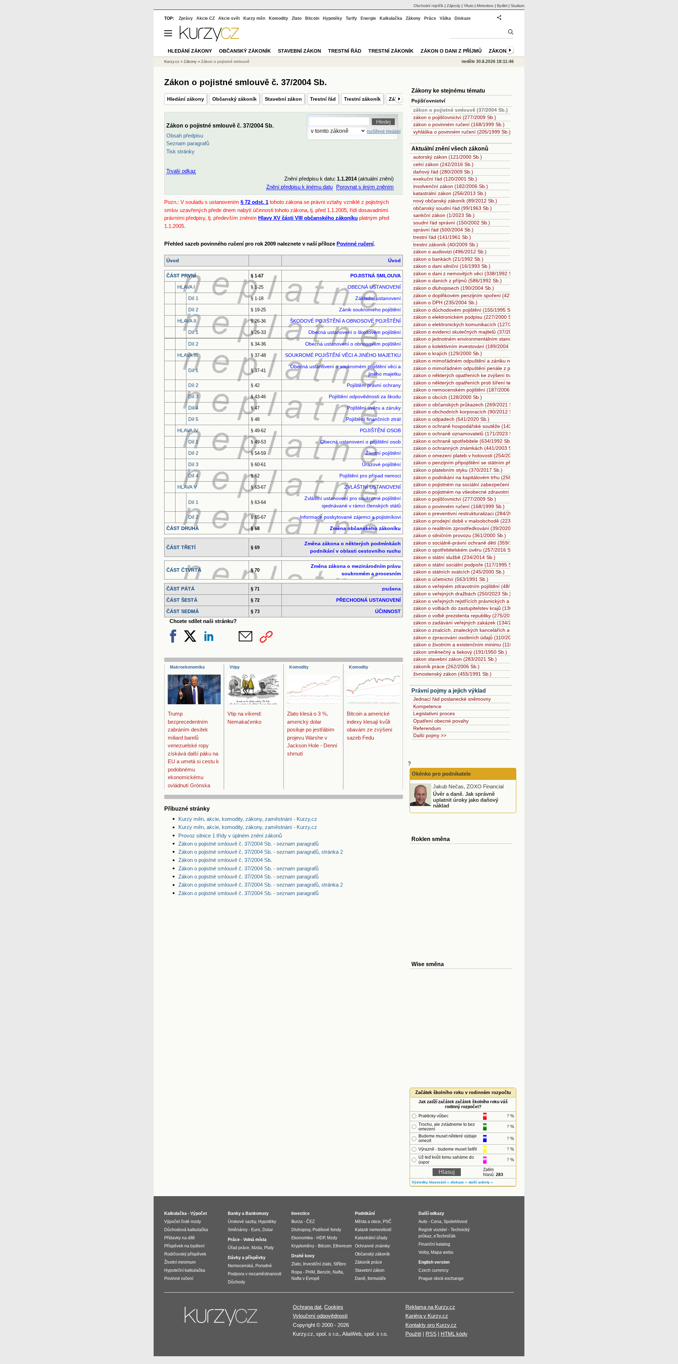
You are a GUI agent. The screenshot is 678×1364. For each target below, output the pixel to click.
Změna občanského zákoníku (365, 528)
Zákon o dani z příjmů (451, 51)
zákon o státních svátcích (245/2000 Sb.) (459, 572)
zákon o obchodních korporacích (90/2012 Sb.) (465, 412)
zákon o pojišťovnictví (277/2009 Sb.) (454, 117)
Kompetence (427, 706)
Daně (360, 1278)
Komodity (299, 667)
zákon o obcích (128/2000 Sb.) (447, 397)
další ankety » (481, 1182)
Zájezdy (453, 6)
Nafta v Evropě (305, 1278)
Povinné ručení (355, 244)
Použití (413, 1334)
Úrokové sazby (242, 1221)
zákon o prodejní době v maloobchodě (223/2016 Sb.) (473, 521)
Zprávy (186, 18)
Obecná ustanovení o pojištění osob (360, 442)
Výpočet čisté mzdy (182, 1221)
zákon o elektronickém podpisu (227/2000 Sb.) (465, 317)
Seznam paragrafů (187, 143)
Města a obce (368, 1221)
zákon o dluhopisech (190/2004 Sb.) (453, 288)
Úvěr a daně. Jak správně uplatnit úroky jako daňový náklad (465, 800)
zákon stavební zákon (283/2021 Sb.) (455, 659)
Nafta (338, 1272)
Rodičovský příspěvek (185, 1254)
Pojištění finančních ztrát (373, 419)
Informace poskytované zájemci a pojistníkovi (350, 517)
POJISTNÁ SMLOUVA (375, 275)
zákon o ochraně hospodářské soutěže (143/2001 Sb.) (474, 426)
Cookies (333, 1307)
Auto (422, 1221)
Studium (517, 6)
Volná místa (255, 1239)
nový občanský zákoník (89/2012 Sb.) (455, 201)
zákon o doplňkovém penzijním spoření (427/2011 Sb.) (474, 295)
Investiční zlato (317, 1264)
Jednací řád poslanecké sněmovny (452, 699)
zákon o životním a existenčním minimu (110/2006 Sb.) (474, 644)
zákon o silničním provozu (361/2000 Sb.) (459, 535)
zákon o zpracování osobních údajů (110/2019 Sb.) (470, 637)
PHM (310, 1272)
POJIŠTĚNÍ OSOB (380, 430)
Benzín (324, 1272)
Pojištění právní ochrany (374, 385)
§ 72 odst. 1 (254, 202)
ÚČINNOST (388, 611)
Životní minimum (180, 1262)
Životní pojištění (383, 453)
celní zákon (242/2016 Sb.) (443, 164)
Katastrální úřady (371, 1237)
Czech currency (433, 1270)
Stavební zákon (283, 99)
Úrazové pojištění (381, 464)
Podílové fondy (327, 1229)
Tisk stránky (180, 151)
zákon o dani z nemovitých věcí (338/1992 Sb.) (465, 273)
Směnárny (238, 1229)
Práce (430, 18)
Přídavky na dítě (179, 1237)
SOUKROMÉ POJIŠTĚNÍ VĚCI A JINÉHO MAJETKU (343, 355)
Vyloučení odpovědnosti (320, 1316)
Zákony (413, 18)
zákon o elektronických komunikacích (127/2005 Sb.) (472, 324)
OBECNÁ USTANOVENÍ (374, 287)
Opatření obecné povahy (441, 721)
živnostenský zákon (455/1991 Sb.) (452, 674)
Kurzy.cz (171, 61)
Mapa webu (442, 1252)
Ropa (296, 1272)
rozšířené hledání (383, 131)
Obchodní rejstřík (429, 6)
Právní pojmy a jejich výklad (448, 691)
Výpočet (198, 1213)
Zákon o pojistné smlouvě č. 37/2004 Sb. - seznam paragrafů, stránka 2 (260, 852)
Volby (423, 1252)
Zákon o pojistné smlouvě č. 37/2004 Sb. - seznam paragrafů (248, 844)
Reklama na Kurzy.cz (430, 1307)
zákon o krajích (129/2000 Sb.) (447, 353)
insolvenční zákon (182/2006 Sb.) (450, 186)
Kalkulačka (391, 18)
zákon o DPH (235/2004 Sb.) (445, 302)
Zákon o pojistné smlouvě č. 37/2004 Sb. (225, 860)
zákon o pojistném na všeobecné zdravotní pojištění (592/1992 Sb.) (488, 492)
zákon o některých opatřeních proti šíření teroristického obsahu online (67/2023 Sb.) (507, 383)
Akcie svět (229, 18)
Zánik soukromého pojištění (370, 309)
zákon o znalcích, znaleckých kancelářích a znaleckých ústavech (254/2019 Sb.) (502, 630)
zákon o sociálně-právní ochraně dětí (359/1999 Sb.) (472, 543)
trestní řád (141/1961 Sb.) (442, 237)
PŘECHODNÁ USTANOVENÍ (368, 600)
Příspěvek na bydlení (184, 1246)
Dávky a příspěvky (247, 1257)
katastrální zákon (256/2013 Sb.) (449, 193)
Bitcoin (312, 18)
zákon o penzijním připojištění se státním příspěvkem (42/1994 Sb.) (488, 462)
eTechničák (445, 1236)
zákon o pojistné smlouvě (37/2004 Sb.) (460, 110)
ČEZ (310, 1221)
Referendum (427, 728)
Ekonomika (302, 1237)
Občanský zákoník (234, 99)
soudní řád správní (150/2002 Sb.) (451, 222)
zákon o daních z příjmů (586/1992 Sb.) (457, 280)
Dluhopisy (300, 1229)
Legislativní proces (434, 713)
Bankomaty (257, 1213)
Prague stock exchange (441, 1278)
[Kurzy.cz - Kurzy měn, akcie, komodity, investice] (209, 39)
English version (434, 1262)
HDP (320, 1237)
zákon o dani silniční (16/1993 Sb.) (451, 266)
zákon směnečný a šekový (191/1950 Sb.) (460, 652)
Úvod (394, 260)
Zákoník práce (368, 1262)
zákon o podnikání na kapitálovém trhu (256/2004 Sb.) (474, 477)
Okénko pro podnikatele (441, 774)
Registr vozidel (432, 1229)
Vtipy (235, 667)
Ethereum (342, 1246)
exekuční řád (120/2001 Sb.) (445, 179)
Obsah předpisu (184, 136)
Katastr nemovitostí (373, 1229)
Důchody (236, 1282)
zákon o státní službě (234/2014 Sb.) (454, 557)
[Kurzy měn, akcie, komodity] (222, 1319)
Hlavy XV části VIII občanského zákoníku (308, 218)
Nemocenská (240, 1265)
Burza (297, 1221)
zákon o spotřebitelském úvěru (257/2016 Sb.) (465, 550)
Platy (269, 1247)
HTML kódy (454, 1334)
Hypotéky (332, 18)
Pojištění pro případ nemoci (370, 475)
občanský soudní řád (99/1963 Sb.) (452, 208)
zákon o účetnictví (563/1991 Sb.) (450, 579)
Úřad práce (238, 1247)
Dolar (267, 1229)
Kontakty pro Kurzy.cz (431, 1325)
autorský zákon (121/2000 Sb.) (447, 157)
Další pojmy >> (429, 735)
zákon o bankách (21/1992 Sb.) (448, 259)
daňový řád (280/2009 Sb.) (443, 172)
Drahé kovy (303, 1255)
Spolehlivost (455, 1221)
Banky (234, 1213)
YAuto (469, 6)
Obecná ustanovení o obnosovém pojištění (353, 344)
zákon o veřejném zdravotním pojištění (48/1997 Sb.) (472, 586)
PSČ (387, 1221)
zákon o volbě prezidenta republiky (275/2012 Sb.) (469, 615)
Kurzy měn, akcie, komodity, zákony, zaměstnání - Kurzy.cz (247, 819)
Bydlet (502, 6)
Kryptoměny (302, 1246)
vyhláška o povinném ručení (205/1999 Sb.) (462, 132)
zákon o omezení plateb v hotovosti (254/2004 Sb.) (470, 455)
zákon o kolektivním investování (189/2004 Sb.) (466, 346)
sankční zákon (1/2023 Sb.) (444, 215)
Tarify (351, 18)
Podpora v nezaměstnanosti (254, 1273)
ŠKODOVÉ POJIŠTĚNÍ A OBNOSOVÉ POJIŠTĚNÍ (345, 321)
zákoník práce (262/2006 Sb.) (446, 666)
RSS (431, 1334)
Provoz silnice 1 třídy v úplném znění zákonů (230, 836)
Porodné (263, 1265)
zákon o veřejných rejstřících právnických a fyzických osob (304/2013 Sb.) (495, 601)
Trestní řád (323, 99)
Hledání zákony (185, 99)
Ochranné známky (372, 1246)
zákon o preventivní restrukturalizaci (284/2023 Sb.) (471, 513)
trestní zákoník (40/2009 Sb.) (445, 244)
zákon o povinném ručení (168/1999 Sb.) (459, 124)
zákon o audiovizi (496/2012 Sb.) (450, 251)
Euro (255, 1229)
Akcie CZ (205, 18)
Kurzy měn (254, 18)
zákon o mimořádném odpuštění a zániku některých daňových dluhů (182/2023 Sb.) (507, 361)
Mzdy (332, 1237)
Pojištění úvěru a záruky (374, 408)
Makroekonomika (187, 667)
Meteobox (485, 6)
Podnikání (365, 1213)
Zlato (297, 18)
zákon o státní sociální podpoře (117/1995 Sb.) (465, 565)
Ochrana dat (307, 1307)
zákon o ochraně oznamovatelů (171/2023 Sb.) (465, 433)
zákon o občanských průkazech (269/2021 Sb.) (465, 404)
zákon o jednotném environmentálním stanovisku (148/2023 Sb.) (485, 339)
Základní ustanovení (378, 298)
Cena (436, 1221)
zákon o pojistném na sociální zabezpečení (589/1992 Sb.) (478, 484)
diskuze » (459, 1182)
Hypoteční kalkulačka (184, 1270)
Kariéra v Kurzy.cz (426, 1316)
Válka (445, 18)
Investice (300, 1213)
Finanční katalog (434, 1244)
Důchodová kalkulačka (186, 1229)
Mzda (256, 1247)
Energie (368, 18)
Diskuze (462, 18)
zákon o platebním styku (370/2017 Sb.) (457, 470)
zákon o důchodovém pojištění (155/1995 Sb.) (464, 310)
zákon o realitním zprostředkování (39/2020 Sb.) (467, 528)
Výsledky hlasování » (430, 1182)
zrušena (391, 589)
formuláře (377, 1278)
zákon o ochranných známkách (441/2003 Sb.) (465, 448)
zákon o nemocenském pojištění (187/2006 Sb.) (466, 390)
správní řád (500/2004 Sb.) (443, 230)
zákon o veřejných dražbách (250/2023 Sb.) (462, 593)
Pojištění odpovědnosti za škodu (365, 396)
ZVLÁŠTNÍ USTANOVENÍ (372, 487)
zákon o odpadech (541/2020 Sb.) (451, 419)
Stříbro (339, 1264)
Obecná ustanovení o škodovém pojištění (354, 332)
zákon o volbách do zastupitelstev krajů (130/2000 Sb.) (474, 608)
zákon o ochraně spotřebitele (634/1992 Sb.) (463, 441)
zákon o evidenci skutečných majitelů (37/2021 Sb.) (470, 332)
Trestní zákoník (362, 99)
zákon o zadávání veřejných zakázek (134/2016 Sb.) (471, 622)
